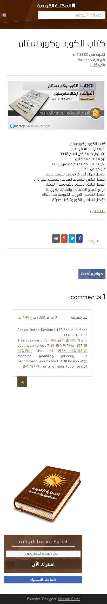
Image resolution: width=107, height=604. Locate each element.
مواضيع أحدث (92, 274)
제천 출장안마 (58, 345)
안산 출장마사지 (73, 351)
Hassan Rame (69, 599)
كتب (93, 65)
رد (22, 381)
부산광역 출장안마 (65, 340)
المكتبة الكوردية (54, 5)
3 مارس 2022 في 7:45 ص (37, 317)
